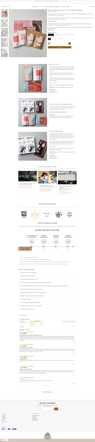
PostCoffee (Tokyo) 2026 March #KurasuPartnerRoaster (47, 186)
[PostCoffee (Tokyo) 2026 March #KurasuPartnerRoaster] (47, 177)
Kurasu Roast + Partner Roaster (67, 34)
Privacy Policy (4, 421)
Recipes (68, 6)
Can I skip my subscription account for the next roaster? (33, 292)
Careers (3, 419)
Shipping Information (36, 415)
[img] (25, 332)
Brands (64, 6)
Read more (23, 197)
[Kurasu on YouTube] (2, 423)
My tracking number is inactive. (27, 309)
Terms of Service (35, 419)
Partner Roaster (58, 34)
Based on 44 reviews (24, 322)
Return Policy (34, 420)
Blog (87, 3)
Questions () (28, 329)
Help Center (34, 416)
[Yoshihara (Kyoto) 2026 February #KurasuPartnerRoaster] (67, 177)
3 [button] (47, 385)
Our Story (3, 415)
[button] (50, 11)
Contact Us (34, 417)
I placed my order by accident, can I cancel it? (31, 305)
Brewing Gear (51, 6)
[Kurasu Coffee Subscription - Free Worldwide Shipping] (28, 33)
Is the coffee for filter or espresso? (28, 272)
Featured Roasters (62, 191)
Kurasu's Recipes (83, 3)
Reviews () (22, 329)
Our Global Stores (77, 3)
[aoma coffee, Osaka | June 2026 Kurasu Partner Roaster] (27, 176)
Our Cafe (3, 416)
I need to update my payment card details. (30, 302)
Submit (56, 409)
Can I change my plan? (25, 299)
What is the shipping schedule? (27, 275)
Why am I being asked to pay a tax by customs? (31, 289)
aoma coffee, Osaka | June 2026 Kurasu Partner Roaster (27, 184)
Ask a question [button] (72, 321)
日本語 (93, 3)
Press (90, 3)
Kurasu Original (35, 6)
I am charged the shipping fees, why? (29, 279)
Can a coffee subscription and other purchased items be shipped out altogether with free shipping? (44, 285)
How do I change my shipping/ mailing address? (31, 295)
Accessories (57, 6)
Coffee (46, 6)
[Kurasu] (6, 6)
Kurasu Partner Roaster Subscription (45, 190)
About (72, 3)
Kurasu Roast (51, 34)
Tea (61, 6)
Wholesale (4, 417)
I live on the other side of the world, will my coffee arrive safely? (35, 282)
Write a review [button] (65, 321)
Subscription (41, 6)
